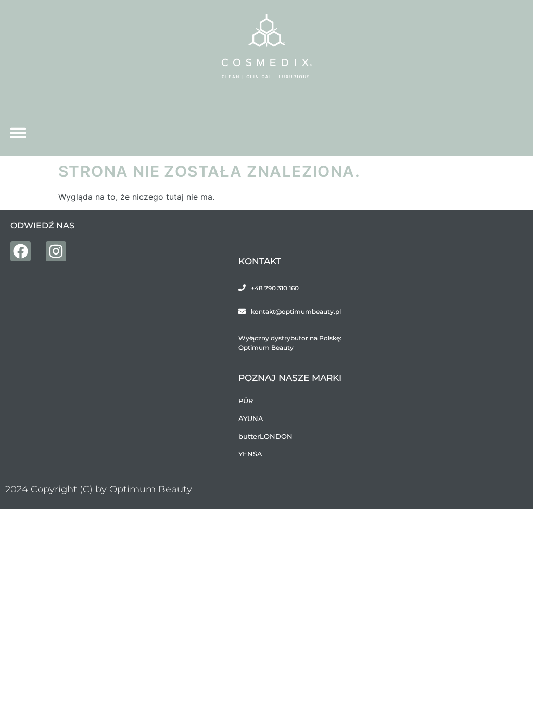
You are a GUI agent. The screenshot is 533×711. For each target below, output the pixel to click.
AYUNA (250, 418)
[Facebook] (20, 251)
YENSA (250, 454)
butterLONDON (265, 436)
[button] (18, 133)
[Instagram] (56, 251)
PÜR (245, 401)
